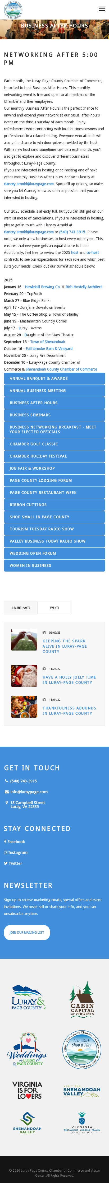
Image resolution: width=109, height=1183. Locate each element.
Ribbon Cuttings (28, 505)
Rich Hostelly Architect (84, 287)
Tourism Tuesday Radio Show (42, 529)
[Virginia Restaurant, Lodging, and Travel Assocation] (81, 1122)
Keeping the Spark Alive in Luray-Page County (65, 646)
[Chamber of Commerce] (81, 1050)
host (74, 252)
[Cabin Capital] (81, 1000)
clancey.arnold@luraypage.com (29, 184)
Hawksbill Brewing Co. (43, 287)
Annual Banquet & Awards (39, 378)
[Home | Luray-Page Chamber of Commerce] (13, 10)
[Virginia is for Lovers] (27, 1090)
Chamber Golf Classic (34, 444)
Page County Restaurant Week (43, 492)
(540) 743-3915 (72, 232)
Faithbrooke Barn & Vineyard (49, 349)
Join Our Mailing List (27, 932)
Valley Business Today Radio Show (47, 541)
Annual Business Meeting (38, 391)
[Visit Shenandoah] (81, 1091)
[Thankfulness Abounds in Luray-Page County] (24, 707)
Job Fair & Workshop (32, 468)
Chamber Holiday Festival (38, 456)
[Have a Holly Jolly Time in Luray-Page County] (24, 676)
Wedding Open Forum (33, 553)
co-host (93, 252)
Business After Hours (34, 403)
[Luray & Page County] (27, 1000)
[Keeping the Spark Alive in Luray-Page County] (24, 640)
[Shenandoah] (27, 1122)
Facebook (15, 841)
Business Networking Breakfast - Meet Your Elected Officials (53, 429)
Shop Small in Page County (39, 517)
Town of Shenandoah (47, 342)
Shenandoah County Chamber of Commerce (61, 369)
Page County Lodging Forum (41, 480)
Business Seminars (30, 415)
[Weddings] (27, 1050)
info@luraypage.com (28, 791)
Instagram (17, 852)
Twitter (15, 863)
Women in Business (30, 565)
